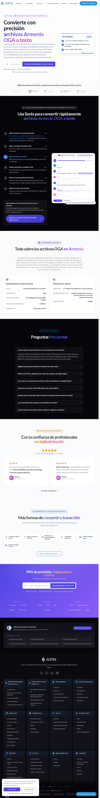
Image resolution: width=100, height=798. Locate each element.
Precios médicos (34, 732)
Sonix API (56, 719)
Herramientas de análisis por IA (38, 690)
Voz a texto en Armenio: (23, 52)
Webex (79, 728)
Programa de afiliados (60, 728)
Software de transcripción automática (14, 693)
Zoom (78, 719)
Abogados (10, 735)
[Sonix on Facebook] (41, 673)
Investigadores (81, 690)
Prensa (79, 767)
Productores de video (82, 697)
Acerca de (79, 759)
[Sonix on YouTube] (57, 673)
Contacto (79, 770)
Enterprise (56, 687)
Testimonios (57, 765)
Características (11, 689)
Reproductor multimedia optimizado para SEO (37, 695)
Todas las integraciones (83, 732)
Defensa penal (11, 728)
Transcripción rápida (12, 698)
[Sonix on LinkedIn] (52, 673)
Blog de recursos (11, 774)
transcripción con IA (44, 665)
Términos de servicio (58, 794)
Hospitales (33, 728)
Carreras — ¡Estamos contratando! (82, 763)
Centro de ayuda (27, 629)
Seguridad (79, 774)
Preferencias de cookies (73, 794)
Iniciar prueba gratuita (63, 585)
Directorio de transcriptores (14, 777)
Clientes (56, 762)
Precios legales (11, 745)
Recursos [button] (40, 3)
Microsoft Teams (81, 722)
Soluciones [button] (29, 3)
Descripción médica (35, 719)
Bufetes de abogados (13, 732)
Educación (56, 690)
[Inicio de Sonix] (7, 3)
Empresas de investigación (61, 697)
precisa (74, 665)
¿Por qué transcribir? (36, 769)
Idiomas (9, 759)
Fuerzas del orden (12, 722)
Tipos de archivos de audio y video (15, 763)
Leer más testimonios (48, 491)
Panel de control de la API (60, 725)
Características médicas (36, 722)
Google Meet (80, 725)
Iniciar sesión (73, 3)
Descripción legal (11, 719)
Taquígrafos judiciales (13, 738)
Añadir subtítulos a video (37, 700)
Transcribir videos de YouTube (36, 704)
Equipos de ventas (58, 700)
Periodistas (80, 687)
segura (49, 667)
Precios (63, 3)
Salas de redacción (59, 694)
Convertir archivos (53, 3)
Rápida (69, 665)
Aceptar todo (12, 789)
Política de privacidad (44, 794)
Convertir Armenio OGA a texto (38, 64)
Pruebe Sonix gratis (88, 3)
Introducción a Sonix (12, 770)
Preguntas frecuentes (36, 762)
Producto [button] (19, 3)
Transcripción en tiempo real (14, 704)
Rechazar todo (29, 789)
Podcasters (80, 694)
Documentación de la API (60, 722)
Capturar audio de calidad (37, 772)
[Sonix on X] (47, 673)
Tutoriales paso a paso (36, 765)
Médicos (32, 725)
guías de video (44, 629)
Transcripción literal (12, 701)
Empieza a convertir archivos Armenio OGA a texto (23, 219)
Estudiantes (80, 700)
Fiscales (9, 725)
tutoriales (35, 629)
